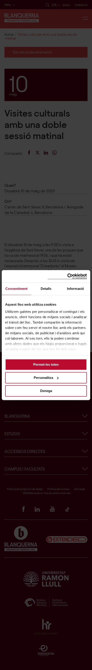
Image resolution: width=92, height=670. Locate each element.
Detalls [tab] (46, 288)
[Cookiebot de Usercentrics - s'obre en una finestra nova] (67, 276)
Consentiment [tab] (16, 288)
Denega (46, 391)
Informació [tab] (75, 288)
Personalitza (43, 378)
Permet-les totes (46, 364)
